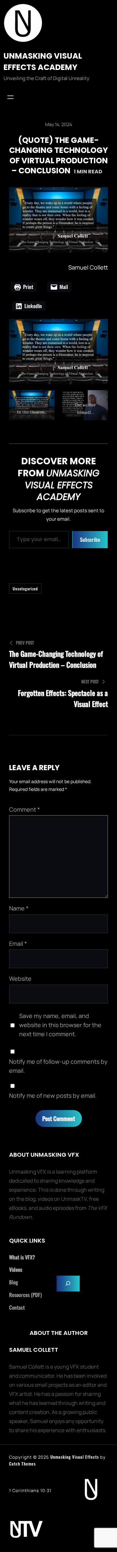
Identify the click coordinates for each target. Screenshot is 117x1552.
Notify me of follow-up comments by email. (58, 1066)
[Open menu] (10, 97)
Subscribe (90, 539)
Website (20, 978)
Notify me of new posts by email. (53, 1095)
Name (19, 908)
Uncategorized (25, 588)
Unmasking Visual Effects (74, 1457)
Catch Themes (22, 1463)
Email (18, 943)
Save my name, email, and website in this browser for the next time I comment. (60, 1025)
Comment (24, 809)
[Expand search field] (68, 1283)
